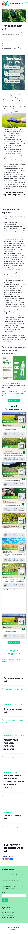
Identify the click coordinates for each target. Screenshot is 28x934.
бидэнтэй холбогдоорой (9, 393)
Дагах (5, 900)
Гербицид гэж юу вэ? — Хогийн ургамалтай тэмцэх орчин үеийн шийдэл (13, 781)
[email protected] (13, 880)
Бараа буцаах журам (7, 915)
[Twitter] (8, 859)
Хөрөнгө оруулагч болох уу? (10, 920)
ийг (11, 192)
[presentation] (14, 666)
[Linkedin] (3, 859)
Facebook (19, 393)
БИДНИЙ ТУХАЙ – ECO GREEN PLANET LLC (13, 848)
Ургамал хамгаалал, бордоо (9, 37)
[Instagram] (6, 859)
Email (3, 893)
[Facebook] (11, 859)
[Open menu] (22, 3)
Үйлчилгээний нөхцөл (8, 917)
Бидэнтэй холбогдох (8, 912)
